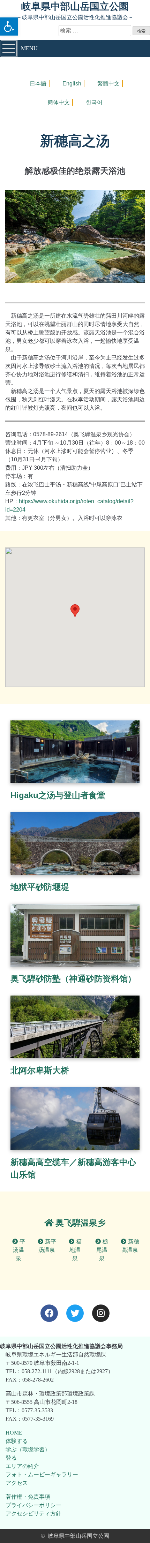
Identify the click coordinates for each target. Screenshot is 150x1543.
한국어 (94, 102)
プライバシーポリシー (33, 1505)
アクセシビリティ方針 (33, 1513)
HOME (14, 1433)
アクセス (17, 1483)
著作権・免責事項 (28, 1497)
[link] (75, 1222)
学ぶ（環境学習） (28, 1449)
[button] (9, 26)
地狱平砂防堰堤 (39, 887)
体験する (17, 1441)
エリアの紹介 (22, 1466)
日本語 (38, 83)
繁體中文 (108, 83)
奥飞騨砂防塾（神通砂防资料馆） (73, 978)
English (71, 83)
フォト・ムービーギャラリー (42, 1474)
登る (11, 1458)
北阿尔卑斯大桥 (39, 1070)
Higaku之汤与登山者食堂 (57, 795)
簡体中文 (58, 102)
